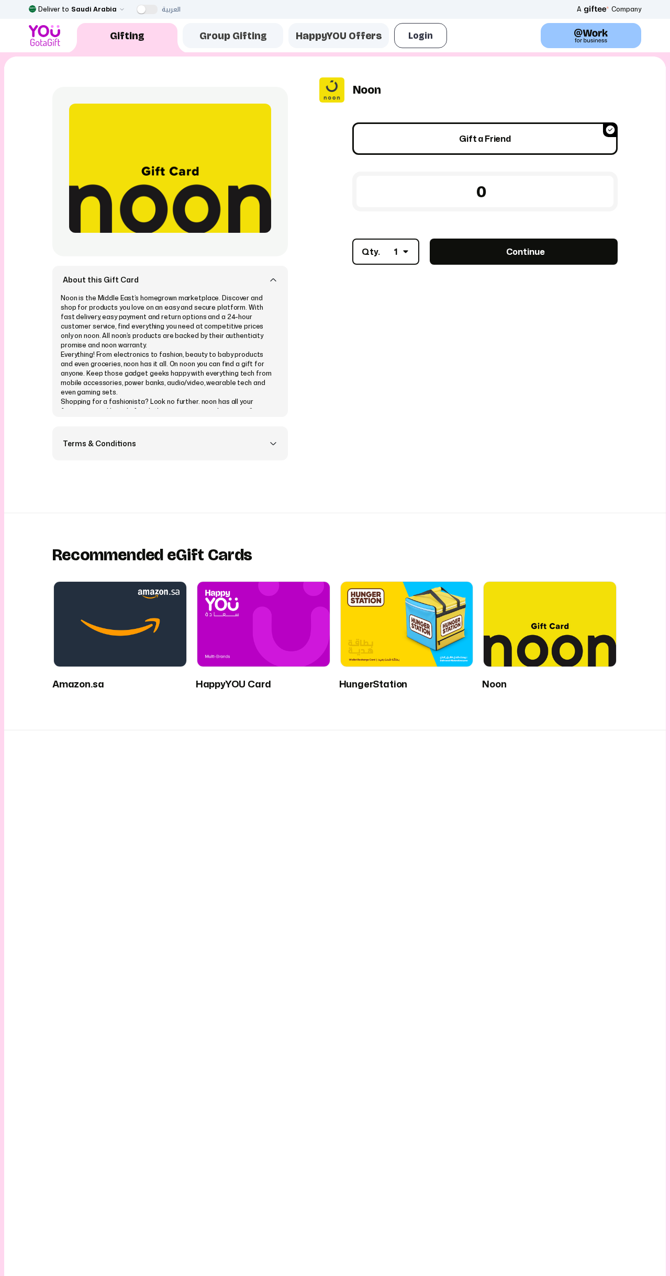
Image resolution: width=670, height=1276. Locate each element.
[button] (170, 279)
